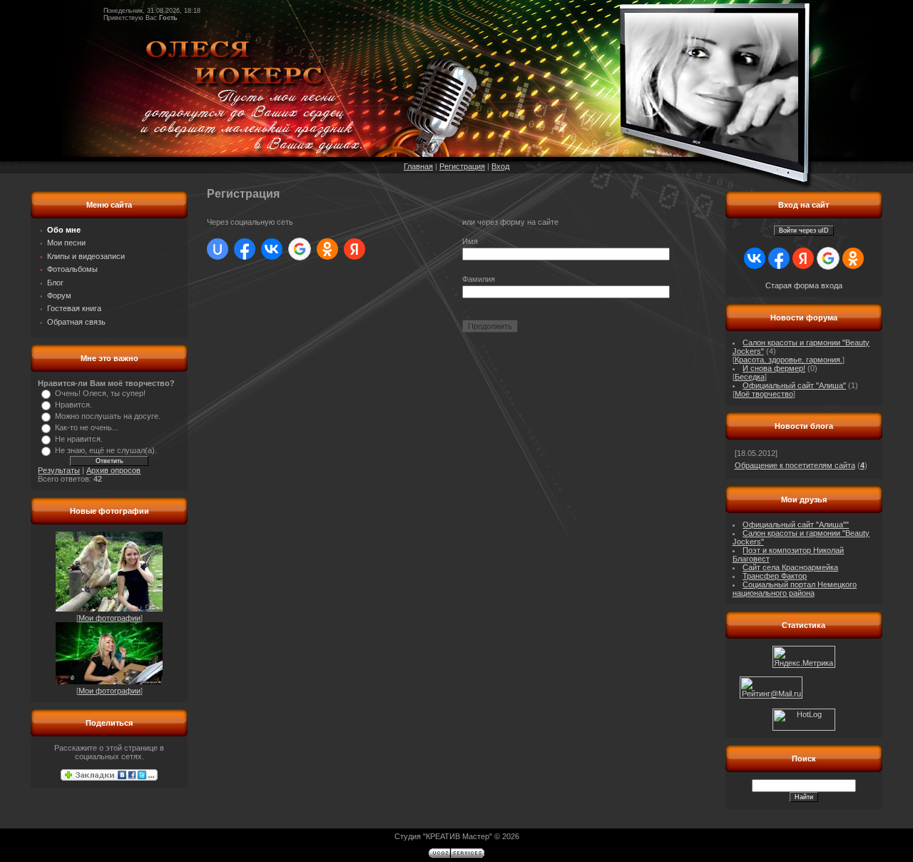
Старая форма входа (803, 285)
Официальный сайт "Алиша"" (796, 524)
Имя (470, 241)
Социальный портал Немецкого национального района (795, 588)
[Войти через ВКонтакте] (271, 249)
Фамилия (478, 279)
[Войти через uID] (217, 249)
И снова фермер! (774, 368)
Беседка (750, 376)
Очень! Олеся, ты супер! (100, 393)
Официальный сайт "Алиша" (794, 385)
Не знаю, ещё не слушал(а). (106, 450)
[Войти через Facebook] (244, 249)
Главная (418, 166)
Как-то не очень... (86, 427)
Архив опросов (113, 470)
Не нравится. (79, 439)
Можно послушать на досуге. (107, 416)
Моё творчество (764, 394)
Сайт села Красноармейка (790, 567)
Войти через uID (804, 230)
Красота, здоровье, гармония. (788, 359)
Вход (500, 166)
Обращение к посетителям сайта (795, 465)
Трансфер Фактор (775, 576)
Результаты (59, 470)
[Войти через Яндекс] (354, 249)
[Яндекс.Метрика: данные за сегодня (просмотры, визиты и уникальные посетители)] (803, 657)
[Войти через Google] (299, 249)
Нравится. (73, 404)
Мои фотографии (109, 618)
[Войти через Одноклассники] (327, 249)
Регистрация (462, 166)
